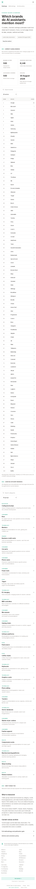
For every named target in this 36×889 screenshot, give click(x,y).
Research (21, 860)
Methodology (12, 6)
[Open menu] (33, 2)
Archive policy (21, 6)
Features (3, 851)
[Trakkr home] (2, 2)
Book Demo (4, 873)
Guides (20, 853)
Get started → (18, 878)
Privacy (24, 885)
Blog (20, 851)
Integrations (4, 853)
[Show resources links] (25, 862)
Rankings (4, 6)
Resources (21, 862)
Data (2, 857)
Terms (28, 885)
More (2, 862)
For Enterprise (4, 868)
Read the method (7, 41)
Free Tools (3, 860)
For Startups (4, 870)
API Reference (22, 857)
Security (21, 870)
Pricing (3, 855)
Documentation (22, 855)
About (20, 866)
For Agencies (4, 866)
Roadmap (21, 868)
